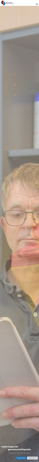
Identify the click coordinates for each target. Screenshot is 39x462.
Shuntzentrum (33, 458)
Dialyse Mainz (21, 458)
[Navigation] (37, 4)
